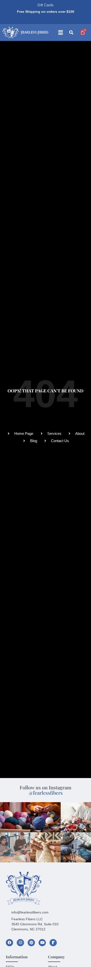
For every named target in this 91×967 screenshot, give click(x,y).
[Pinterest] (31, 942)
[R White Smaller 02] (53, 942)
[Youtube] (42, 942)
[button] (57, 32)
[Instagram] (20, 942)
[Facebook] (9, 942)
